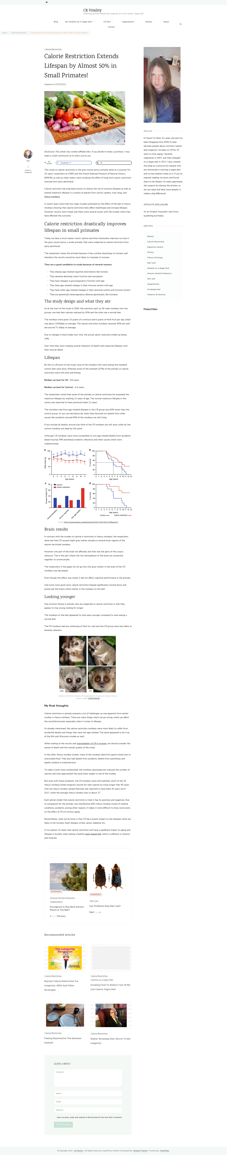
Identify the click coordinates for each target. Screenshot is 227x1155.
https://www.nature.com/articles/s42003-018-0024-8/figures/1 (91, 522)
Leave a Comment (28, 171)
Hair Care (151, 263)
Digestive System (155, 247)
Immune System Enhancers (159, 273)
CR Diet (107, 21)
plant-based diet (93, 834)
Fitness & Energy (155, 257)
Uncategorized (153, 289)
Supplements (128, 21)
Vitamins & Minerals (156, 294)
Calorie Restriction (53, 49)
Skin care (151, 278)
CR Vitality (92, 10)
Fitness (150, 252)
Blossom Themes (140, 1151)
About (166, 21)
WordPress (164, 1151)
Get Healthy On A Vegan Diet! (78, 21)
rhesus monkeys (52, 196)
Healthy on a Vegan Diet (102, 980)
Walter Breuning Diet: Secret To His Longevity (110, 1041)
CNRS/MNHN (94, 698)
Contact (111, 27)
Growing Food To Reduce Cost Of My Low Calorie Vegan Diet (110, 987)
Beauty (149, 21)
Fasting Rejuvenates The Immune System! (62, 1041)
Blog (56, 21)
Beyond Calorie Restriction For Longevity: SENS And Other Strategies (61, 986)
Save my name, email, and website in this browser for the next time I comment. (89, 1117)
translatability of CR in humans (92, 743)
